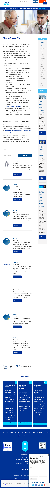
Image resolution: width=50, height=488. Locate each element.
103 (11, 366)
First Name (33, 473)
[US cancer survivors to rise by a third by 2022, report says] (6, 317)
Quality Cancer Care (43, 43)
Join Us (42, 8)
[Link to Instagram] (26, 1)
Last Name (42, 473)
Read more (17, 174)
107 (4, 368)
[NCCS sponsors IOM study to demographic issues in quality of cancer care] (6, 188)
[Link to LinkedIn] (28, 1)
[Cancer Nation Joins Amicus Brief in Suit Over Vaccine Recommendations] (42, 97)
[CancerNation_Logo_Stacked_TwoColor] (6, 3)
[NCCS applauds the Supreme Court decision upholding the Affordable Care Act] (6, 241)
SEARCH (25, 155)
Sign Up (33, 479)
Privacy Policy (18, 463)
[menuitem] (35, 1)
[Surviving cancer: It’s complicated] (6, 290)
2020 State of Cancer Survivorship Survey (43, 68)
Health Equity (42, 53)
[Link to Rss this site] (30, 1)
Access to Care (43, 49)
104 (14, 366)
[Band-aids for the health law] (6, 265)
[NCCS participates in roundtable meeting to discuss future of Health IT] (6, 213)
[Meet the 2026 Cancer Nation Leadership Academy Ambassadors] (42, 142)
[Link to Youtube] (24, 1)
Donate (43, 1)
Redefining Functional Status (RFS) (43, 59)
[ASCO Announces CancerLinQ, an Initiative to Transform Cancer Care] (6, 340)
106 (20, 366)
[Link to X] (22, 1)
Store (35, 1)
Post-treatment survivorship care (13, 106)
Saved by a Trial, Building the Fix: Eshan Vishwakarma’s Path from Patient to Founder (43, 198)
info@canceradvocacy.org (23, 459)
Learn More (4, 484)
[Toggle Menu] (45, 3)
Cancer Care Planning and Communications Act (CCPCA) (43, 80)
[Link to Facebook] (20, 1)
